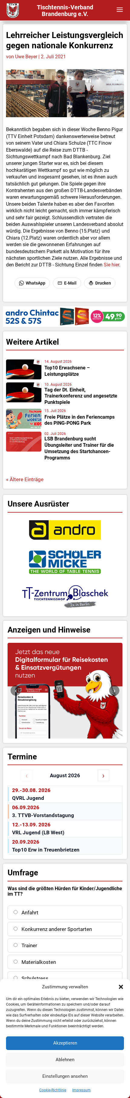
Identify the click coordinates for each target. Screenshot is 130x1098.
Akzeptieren (65, 1043)
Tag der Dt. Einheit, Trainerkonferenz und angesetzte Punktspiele (80, 396)
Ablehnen (65, 1059)
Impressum (81, 1090)
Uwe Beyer (26, 57)
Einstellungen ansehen (65, 1076)
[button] (121, 987)
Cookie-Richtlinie (52, 1090)
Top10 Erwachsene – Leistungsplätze (67, 371)
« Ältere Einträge (25, 479)
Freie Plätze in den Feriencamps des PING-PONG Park (79, 420)
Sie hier (110, 265)
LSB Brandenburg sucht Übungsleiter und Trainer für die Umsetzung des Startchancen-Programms (79, 448)
